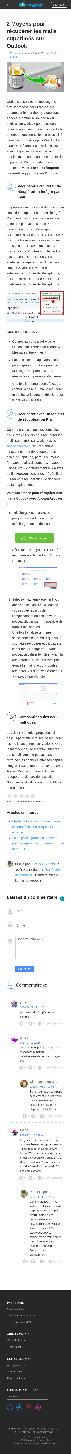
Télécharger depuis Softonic (21, 1315)
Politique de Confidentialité (35, 1440)
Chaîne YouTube (15, 1309)
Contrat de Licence (49, 1443)
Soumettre (24, 968)
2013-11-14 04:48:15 (42, 1196)
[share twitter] (19, 1407)
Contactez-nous (15, 1371)
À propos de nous (16, 1365)
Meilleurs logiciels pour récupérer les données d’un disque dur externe (36, 827)
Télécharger (38, 538)
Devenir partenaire (16, 1378)
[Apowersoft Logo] (31, 4)
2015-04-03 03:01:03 (42, 1086)
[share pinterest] (28, 1407)
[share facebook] (10, 1407)
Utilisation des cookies (24, 1443)
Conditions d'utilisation (35, 1437)
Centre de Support (16, 1340)
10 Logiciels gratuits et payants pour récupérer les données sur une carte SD (38, 843)
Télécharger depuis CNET (20, 1322)
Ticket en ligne (15, 1347)
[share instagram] (38, 1407)
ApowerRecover (18, 446)
